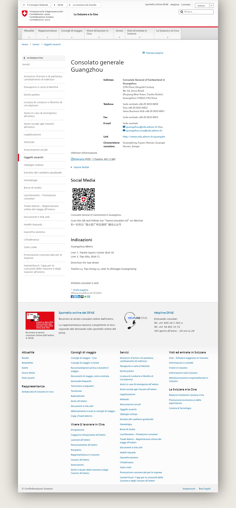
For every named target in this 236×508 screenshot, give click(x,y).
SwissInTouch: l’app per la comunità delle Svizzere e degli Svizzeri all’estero (141, 479)
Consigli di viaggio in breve (85, 363)
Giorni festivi (81, 167)
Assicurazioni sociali (130, 404)
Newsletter (27, 363)
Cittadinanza (126, 462)
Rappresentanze (47, 30)
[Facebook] (72, 296)
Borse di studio (127, 429)
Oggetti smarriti (128, 409)
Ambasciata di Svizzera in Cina (37, 391)
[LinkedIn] (79, 296)
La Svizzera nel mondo (84, 5)
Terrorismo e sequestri (82, 386)
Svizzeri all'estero (80, 460)
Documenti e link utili (82, 406)
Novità (25, 358)
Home (25, 44)
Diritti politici (127, 371)
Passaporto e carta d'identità (134, 366)
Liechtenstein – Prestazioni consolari (139, 434)
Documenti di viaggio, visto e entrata (90, 376)
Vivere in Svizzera (178, 368)
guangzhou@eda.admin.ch (141, 127)
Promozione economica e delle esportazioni (185, 402)
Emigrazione (77, 430)
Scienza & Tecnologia (180, 408)
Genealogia (126, 424)
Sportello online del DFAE (77, 312)
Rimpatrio (76, 450)
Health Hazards (128, 452)
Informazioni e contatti (181, 363)
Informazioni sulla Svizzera (183, 373)
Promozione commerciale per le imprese (141, 472)
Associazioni (77, 465)
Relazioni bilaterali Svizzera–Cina (186, 395)
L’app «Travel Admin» (82, 416)
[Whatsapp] (85, 296)
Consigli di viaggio (71, 30)
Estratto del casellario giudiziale (136, 419)
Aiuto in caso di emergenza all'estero (139, 384)
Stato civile (125, 467)
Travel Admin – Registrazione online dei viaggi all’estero (140, 441)
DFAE (60, 5)
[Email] (88, 296)
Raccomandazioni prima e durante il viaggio (90, 369)
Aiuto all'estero (79, 401)
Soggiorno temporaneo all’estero (88, 435)
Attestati (124, 399)
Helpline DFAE (164, 312)
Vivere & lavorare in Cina (97, 32)
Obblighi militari (129, 414)
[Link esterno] (83, 199)
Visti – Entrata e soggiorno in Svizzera (188, 358)
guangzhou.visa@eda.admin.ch (144, 130)
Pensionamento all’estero (84, 445)
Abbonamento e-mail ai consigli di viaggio (93, 411)
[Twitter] (75, 296)
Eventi (25, 368)
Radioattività (77, 396)
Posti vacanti (28, 378)
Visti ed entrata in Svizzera (137, 32)
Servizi (119, 30)
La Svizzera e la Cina (167, 30)
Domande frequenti (81, 381)
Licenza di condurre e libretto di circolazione (136, 378)
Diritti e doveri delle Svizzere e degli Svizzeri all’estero (89, 471)
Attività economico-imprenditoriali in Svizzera (188, 379)
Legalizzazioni (127, 394)
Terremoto (76, 391)
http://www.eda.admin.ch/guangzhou (145, 136)
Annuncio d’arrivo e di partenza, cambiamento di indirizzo (136, 360)
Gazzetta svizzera (129, 457)
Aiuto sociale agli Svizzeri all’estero (138, 389)
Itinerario (94, 159)
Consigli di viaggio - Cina (84, 358)
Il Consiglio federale (37, 5)
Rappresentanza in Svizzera (85, 455)
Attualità (29, 30)
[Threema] (82, 296)
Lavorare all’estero (80, 440)
